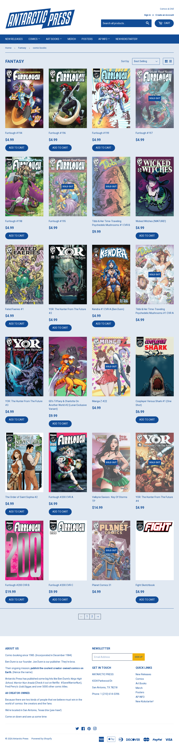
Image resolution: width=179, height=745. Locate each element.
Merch (72, 39)
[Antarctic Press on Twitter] (77, 729)
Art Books (53, 39)
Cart (166, 23)
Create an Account (164, 15)
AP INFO (103, 39)
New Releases (14, 39)
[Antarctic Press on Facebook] (83, 729)
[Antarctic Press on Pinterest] (89, 729)
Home (8, 48)
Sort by (125, 61)
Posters (87, 39)
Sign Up (138, 657)
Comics (33, 39)
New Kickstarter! (126, 39)
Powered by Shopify (41, 738)
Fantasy (22, 48)
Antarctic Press (20, 738)
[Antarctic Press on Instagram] (95, 729)
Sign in (147, 15)
